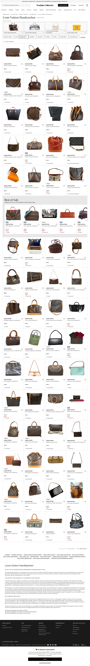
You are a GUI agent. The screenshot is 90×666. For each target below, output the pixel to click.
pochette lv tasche (17, 555)
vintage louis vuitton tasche (60, 556)
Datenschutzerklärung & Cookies (39, 645)
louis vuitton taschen (78, 555)
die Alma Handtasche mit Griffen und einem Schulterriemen (20, 612)
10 (77, 548)
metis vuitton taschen (49, 555)
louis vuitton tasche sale (63, 555)
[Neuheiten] (7, 9)
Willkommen (6, 14)
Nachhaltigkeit (76, 627)
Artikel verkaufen (63, 5)
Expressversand (68, 10)
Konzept (4, 625)
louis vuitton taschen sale (24, 558)
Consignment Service (7, 627)
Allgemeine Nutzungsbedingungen (23, 645)
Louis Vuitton (14, 14)
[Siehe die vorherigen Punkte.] (3, 219)
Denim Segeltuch (63, 603)
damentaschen (34, 556)
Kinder (59, 10)
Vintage (35, 10)
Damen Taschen (23, 14)
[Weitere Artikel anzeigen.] (86, 219)
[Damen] (20, 9)
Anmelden (81, 5)
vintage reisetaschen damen (77, 556)
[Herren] (25, 9)
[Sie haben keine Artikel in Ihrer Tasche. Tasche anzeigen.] (87, 5)
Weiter (45, 659)
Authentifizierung (25, 627)
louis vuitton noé (24, 556)
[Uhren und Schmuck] (57, 9)
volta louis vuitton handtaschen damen (62, 558)
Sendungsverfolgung (26, 625)
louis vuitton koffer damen (10, 556)
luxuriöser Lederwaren (53, 572)
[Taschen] (44, 9)
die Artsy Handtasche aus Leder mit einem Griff (17, 613)
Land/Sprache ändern (45, 663)
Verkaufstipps (42, 625)
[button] (87, 5)
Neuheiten (4, 10)
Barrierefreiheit (5, 645)
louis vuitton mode (45, 556)
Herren (23, 10)
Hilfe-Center (58, 625)
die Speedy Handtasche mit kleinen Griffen (16, 610)
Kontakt (57, 627)
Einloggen (73, 5)
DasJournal (75, 633)
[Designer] (14, 9)
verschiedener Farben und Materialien (13, 592)
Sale (75, 10)
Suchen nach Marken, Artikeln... (11, 5)
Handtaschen (32, 14)
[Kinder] (62, 9)
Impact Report (76, 629)
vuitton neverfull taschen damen (33, 555)
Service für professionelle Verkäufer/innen (44, 633)
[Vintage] (38, 9)
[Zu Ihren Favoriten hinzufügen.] (22, 64)
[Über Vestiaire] (86, 9)
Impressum (12, 645)
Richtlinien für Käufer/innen (24, 630)
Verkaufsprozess (42, 627)
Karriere (74, 631)
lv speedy (7, 555)
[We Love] (32, 9)
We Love (29, 10)
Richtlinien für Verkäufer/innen (42, 630)
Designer (11, 10)
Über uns (75, 625)
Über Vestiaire (81, 10)
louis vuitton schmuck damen (41, 558)
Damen (17, 10)
